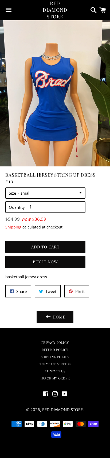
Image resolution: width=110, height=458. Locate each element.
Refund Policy (55, 349)
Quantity (17, 207)
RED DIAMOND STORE (55, 10)
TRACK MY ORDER (55, 378)
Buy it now (45, 261)
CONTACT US (55, 371)
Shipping (13, 227)
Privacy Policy (55, 342)
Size (12, 193)
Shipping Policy (55, 357)
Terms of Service (55, 364)
